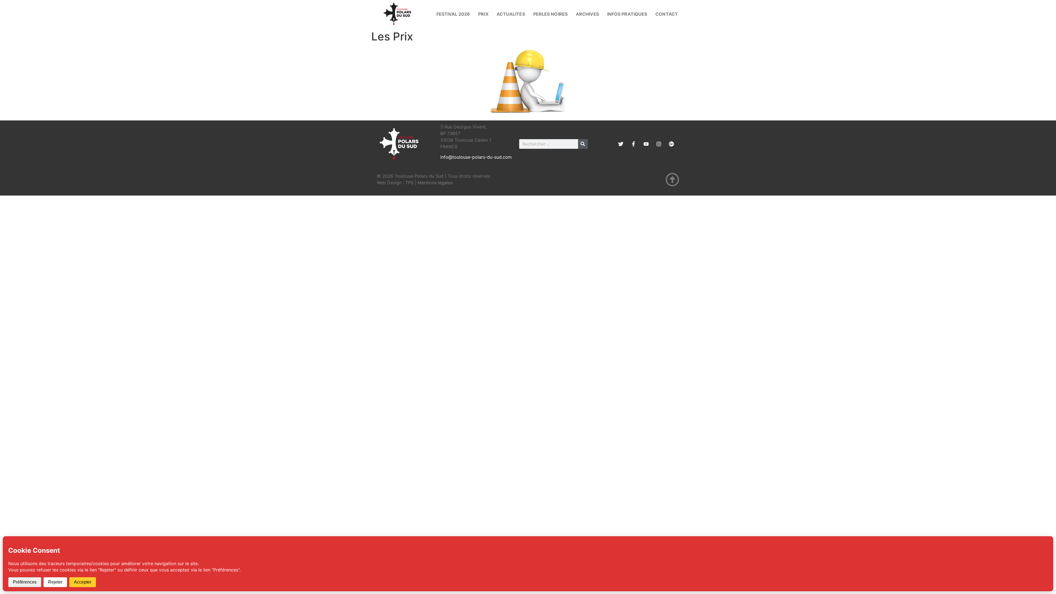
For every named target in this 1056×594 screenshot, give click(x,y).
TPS (409, 182)
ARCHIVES (587, 14)
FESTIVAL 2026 (453, 14)
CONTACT (666, 14)
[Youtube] (646, 144)
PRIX (483, 14)
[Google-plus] (671, 144)
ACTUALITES (511, 14)
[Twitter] (620, 144)
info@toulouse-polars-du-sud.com (476, 157)
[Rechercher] (583, 144)
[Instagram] (658, 144)
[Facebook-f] (633, 144)
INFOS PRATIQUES (627, 14)
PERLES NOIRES (550, 14)
